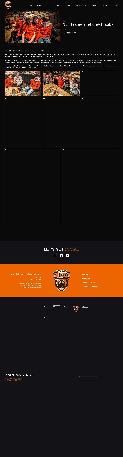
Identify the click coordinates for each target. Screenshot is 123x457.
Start (30, 5)
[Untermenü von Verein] (60, 5)
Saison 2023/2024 (68, 33)
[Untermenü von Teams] (71, 5)
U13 (64, 21)
